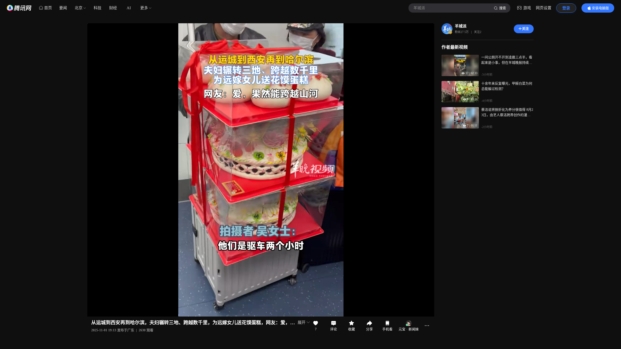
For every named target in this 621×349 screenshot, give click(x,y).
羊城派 (460, 26)
